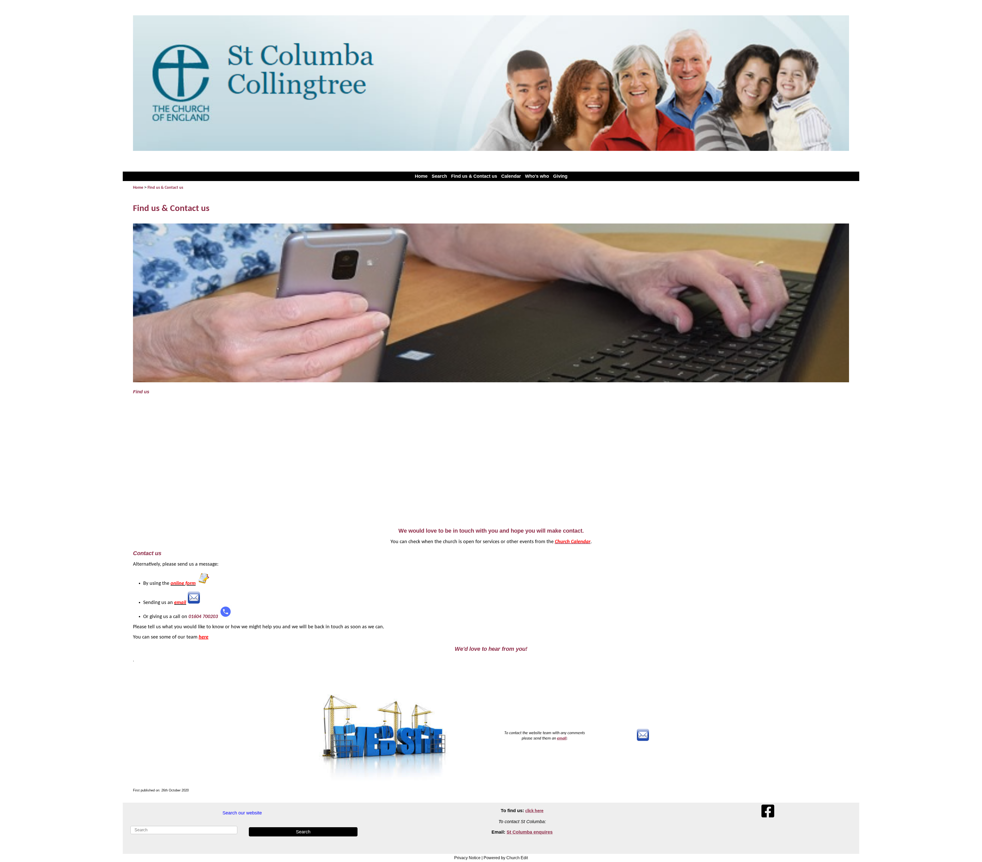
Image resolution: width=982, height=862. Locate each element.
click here (534, 811)
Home (421, 176)
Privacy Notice (467, 858)
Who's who (537, 176)
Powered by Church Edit (506, 858)
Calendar (511, 176)
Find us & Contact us (474, 176)
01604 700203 (203, 616)
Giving (560, 176)
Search (439, 176)
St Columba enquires (530, 832)
